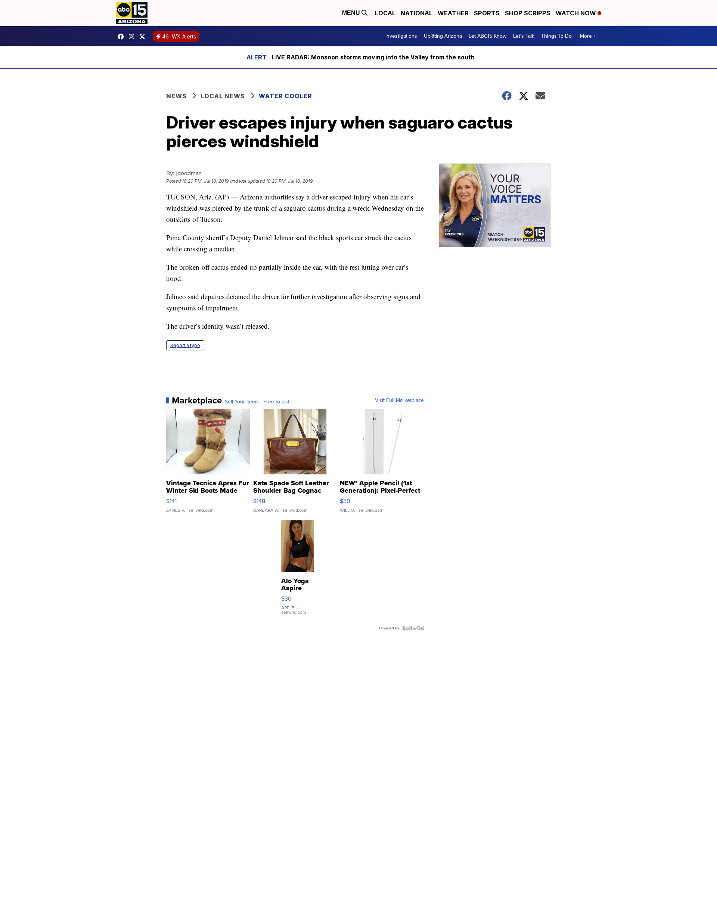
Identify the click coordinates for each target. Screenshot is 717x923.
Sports (487, 13)
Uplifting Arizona (443, 36)
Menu (351, 13)
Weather (453, 13)
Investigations (401, 36)
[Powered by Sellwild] (413, 628)
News (176, 96)
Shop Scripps (527, 13)
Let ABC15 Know (487, 36)
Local (385, 13)
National (416, 13)
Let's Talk (523, 36)
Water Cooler (285, 96)
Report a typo (185, 345)
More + (588, 36)
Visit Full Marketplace (399, 400)
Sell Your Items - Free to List (257, 402)
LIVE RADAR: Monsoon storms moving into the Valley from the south (373, 57)
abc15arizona (133, 37)
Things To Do (556, 36)
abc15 (122, 37)
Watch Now (577, 13)
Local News (223, 96)
